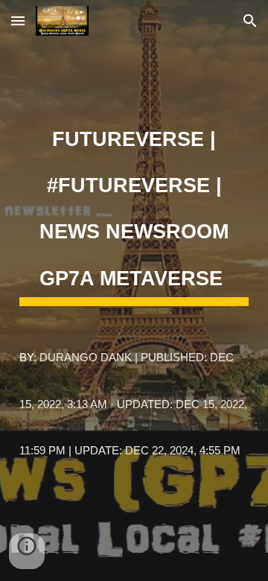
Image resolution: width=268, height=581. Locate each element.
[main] (134, 291)
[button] (18, 20)
